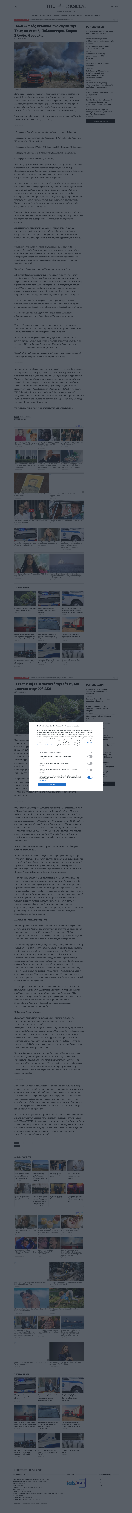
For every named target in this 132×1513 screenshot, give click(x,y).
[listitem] (66, 752)
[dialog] (66, 756)
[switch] (89, 756)
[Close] (99, 726)
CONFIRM (52, 784)
